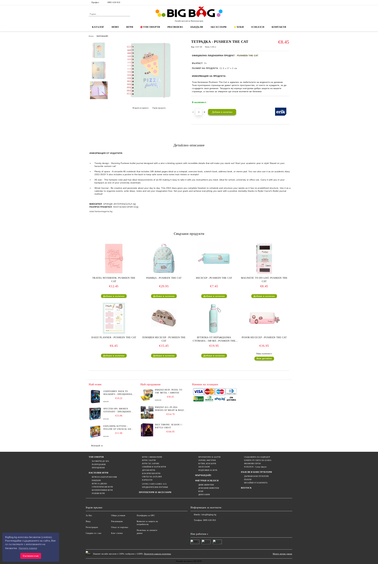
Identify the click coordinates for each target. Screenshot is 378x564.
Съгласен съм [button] (31, 556)
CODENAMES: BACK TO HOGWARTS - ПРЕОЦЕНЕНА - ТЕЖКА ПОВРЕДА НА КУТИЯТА (118, 393)
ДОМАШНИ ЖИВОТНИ (208, 488)
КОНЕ (200, 491)
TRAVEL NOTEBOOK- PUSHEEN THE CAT (113, 280)
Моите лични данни (282, 554)
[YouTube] (287, 2)
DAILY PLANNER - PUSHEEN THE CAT (113, 337)
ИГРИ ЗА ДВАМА (99, 484)
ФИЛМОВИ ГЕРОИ (252, 464)
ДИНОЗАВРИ (204, 495)
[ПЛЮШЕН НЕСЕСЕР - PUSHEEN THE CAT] (164, 318)
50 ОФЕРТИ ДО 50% (100, 461)
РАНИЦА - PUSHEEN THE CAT (163, 278)
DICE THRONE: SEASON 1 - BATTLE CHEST (169, 426)
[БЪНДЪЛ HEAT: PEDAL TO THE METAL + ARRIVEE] (147, 395)
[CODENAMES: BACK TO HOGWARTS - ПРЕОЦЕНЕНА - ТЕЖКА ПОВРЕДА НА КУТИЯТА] (95, 396)
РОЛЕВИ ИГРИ (98, 493)
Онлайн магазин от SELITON (189, 561)
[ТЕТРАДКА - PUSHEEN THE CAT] (149, 101)
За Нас (89, 515)
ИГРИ (129, 27)
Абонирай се (97, 446)
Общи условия (118, 515)
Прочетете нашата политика (157, 554)
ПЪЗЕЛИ (247, 479)
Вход (88, 521)
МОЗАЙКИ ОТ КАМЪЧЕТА (256, 483)
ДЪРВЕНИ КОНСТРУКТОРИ (256, 476)
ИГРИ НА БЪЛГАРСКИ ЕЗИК (104, 477)
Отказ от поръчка (119, 527)
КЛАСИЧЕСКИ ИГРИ (151, 473)
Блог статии (117, 533)
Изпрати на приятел (141, 108)
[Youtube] (212, 526)
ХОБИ (240, 27)
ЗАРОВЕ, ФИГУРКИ (207, 460)
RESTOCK (246, 488)
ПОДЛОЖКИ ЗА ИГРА (207, 470)
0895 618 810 (113, 2)
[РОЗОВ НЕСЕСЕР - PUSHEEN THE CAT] (264, 318)
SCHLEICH (257, 27)
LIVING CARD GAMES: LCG (154, 484)
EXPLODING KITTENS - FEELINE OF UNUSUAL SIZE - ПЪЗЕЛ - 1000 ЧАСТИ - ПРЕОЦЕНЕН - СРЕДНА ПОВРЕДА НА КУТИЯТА (118, 428)
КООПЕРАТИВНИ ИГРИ (102, 490)
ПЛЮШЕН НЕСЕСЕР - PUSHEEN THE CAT (164, 339)
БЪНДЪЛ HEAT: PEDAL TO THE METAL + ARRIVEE (168, 391)
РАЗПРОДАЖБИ (99, 464)
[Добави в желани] (287, 102)
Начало (91, 36)
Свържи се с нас (93, 533)
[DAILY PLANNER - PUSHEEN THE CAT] (114, 318)
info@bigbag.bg (208, 514)
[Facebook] (274, 2)
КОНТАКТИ (279, 27)
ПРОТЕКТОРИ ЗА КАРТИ (209, 457)
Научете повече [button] (28, 548)
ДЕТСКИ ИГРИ (148, 470)
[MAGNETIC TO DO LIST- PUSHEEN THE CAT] (264, 259)
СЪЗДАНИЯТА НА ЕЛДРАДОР (257, 457)
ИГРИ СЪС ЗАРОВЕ (150, 464)
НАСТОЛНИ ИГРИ (98, 473)
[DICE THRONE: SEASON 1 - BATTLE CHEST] (147, 430)
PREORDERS (175, 27)
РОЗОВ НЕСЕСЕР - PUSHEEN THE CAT (264, 337)
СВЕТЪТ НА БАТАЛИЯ (152, 477)
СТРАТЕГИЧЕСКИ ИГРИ (102, 487)
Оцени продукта (159, 108)
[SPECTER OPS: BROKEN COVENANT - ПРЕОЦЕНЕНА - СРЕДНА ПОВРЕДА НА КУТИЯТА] (95, 414)
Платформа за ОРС (146, 515)
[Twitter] (278, 2)
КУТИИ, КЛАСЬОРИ (207, 464)
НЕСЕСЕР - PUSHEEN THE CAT (214, 278)
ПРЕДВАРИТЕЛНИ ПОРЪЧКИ (155, 487)
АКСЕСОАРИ (218, 27)
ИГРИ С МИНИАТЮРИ (152, 457)
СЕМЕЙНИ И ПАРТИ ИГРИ (154, 467)
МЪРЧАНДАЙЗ (102, 36)
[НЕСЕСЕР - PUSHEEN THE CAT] (214, 259)
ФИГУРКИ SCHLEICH (207, 481)
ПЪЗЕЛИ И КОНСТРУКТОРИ (256, 472)
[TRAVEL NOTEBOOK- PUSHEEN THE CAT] (114, 259)
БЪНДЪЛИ (196, 27)
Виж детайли (264, 358)
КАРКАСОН (147, 480)
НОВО (115, 27)
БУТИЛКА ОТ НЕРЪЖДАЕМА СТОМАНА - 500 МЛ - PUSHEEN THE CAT (214, 339)
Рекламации (117, 521)
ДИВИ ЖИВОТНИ (206, 485)
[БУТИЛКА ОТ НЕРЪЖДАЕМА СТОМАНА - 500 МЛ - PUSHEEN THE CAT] (214, 318)
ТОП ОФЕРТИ (151, 27)
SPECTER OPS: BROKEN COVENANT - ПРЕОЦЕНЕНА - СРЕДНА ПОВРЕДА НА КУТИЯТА (118, 410)
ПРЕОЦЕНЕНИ (98, 468)
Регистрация (92, 527)
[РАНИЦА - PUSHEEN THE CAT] (164, 259)
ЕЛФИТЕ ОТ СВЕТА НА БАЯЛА (257, 460)
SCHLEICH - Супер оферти (255, 467)
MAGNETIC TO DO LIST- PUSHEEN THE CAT (264, 280)
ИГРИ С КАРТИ (149, 460)
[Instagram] (283, 2)
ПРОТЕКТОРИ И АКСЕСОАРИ (155, 492)
